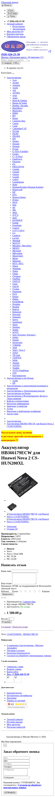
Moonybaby (17, 256)
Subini (15, 337)
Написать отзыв (20, 627)
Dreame (15, 146)
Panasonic (16, 291)
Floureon (16, 161)
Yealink (15, 368)
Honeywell (17, 189)
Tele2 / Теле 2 (18, 350)
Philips (15, 299)
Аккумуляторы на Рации (19, 393)
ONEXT (16, 281)
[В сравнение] (5, 597)
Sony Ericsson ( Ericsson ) (24, 335)
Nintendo (16, 268)
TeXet (15, 352)
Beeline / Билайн (20, 105)
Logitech (16, 235)
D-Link (15, 131)
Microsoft (16, 251)
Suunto (15, 340)
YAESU (16, 365)
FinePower (17, 159)
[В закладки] (2, 597)
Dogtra (15, 141)
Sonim (15, 330)
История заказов (15, 722)
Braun (15, 118)
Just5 (14, 217)
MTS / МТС (18, 263)
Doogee (15, 144)
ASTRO (16, 93)
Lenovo (15, 228)
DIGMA (16, 136)
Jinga (14, 212)
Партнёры (11, 698)
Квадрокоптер (19, 375)
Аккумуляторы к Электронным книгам (26, 391)
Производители (14, 693)
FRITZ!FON (18, 167)
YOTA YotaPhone (20, 370)
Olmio (15, 274)
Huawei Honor (19, 197)
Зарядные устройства (17, 406)
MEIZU (16, 248)
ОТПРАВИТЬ (10, 793)
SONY (15, 332)
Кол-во (4, 619)
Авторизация (18, 29)
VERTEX (16, 358)
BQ (14, 116)
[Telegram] (17, 682)
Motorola (16, 261)
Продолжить (7, 594)
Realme (15, 307)
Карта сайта (12, 672)
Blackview (17, 111)
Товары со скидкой (16, 700)
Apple (15, 88)
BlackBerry (17, 108)
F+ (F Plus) (17, 156)
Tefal (14, 347)
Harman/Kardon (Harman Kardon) (27, 187)
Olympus (16, 276)
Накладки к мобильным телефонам (24, 411)
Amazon (16, 85)
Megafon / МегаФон (21, 245)
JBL (14, 210)
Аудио (10, 408)
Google (15, 177)
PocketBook (17, 302)
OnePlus (16, 279)
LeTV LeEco (18, 230)
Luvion (15, 238)
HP (13, 192)
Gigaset (15, 172)
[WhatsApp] (10, 682)
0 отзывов (6, 627)
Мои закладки (13, 724)
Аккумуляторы (14, 77)
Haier (14, 184)
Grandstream (18, 182)
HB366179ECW (30, 634)
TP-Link (16, 355)
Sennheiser (17, 322)
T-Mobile (16, 345)
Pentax (15, 296)
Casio (14, 126)
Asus (14, 95)
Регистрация (18, 26)
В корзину (6, 622)
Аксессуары (12, 414)
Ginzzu (15, 174)
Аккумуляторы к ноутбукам (20, 378)
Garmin (15, 169)
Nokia (15, 271)
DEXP (15, 133)
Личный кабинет (15, 719)
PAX (14, 294)
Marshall (16, 240)
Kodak (15, 223)
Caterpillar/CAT (19, 128)
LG (14, 233)
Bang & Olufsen (19, 100)
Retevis (15, 309)
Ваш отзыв (6, 583)
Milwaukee (17, 253)
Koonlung (16, 225)
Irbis (14, 205)
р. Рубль (11, 16)
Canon (15, 123)
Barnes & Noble (19, 103)
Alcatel (15, 82)
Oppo (14, 284)
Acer (14, 80)
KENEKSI (17, 220)
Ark (14, 90)
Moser (15, 258)
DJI (14, 139)
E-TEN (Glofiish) (20, 151)
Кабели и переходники (18, 401)
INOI (14, 202)
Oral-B (15, 286)
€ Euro (10, 10)
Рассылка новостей (16, 727)
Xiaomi (15, 363)
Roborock (16, 312)
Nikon (15, 266)
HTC (14, 195)
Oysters (15, 289)
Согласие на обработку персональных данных (29, 655)
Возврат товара (14, 669)
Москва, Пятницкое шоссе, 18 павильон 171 (22, 57)
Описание (11, 526)
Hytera (15, 200)
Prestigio (16, 304)
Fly (13, 164)
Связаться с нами (15, 666)
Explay (15, 154)
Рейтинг (5, 591)
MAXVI (16, 243)
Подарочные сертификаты (19, 695)
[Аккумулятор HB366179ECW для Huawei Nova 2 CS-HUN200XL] (23, 500)
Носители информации (18, 403)
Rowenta (16, 314)
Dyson (15, 149)
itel (13, 207)
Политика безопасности (18, 653)
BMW (15, 113)
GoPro (15, 179)
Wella (14, 360)
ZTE (14, 373)
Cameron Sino (18, 121)
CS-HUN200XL (14, 634)
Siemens (16, 327)
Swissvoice (17, 342)
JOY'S (15, 215)
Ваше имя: (6, 571)
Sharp (15, 324)
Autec (15, 98)
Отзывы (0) (12, 529)
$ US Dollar (12, 13)
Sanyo (15, 319)
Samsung (16, 317)
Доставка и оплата (16, 650)
